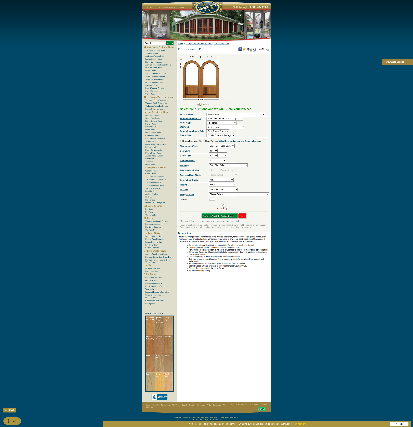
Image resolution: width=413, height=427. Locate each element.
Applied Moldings (151, 194)
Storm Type (185, 127)
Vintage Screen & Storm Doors (159, 47)
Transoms (149, 162)
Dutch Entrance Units (153, 150)
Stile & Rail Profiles (152, 188)
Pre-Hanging (150, 200)
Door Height (185, 156)
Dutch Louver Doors (153, 133)
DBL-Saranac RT (221, 44)
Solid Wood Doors (152, 115)
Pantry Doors (150, 71)
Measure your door (152, 268)
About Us (153, 7)
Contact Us (181, 7)
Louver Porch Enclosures (155, 109)
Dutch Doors (150, 130)
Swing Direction (187, 194)
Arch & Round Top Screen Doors (158, 65)
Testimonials (150, 289)
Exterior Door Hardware (154, 239)
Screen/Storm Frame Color (192, 131)
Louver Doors (150, 127)
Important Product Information (157, 292)
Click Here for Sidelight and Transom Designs (240, 141)
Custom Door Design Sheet (156, 254)
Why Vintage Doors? (167, 7)
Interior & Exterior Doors (156, 112)
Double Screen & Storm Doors (199, 44)
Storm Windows (151, 91)
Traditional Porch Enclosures (156, 100)
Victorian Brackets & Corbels (156, 221)
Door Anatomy (150, 298)
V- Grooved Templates (156, 177)
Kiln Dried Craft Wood (153, 277)
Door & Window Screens (155, 88)
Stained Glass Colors (155, 182)
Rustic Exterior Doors (153, 121)
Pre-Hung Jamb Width (190, 170)
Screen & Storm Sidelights (155, 76)
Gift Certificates (151, 280)
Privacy (225, 405)
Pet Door (184, 190)
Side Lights (149, 159)
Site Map (149, 407)
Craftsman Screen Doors (155, 56)
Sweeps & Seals (151, 85)
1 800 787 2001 (259, 7)
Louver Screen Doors (153, 59)
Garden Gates (151, 215)
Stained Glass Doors (153, 141)
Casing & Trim (150, 230)
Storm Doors (150, 94)
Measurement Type (189, 146)
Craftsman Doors (152, 135)
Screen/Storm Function (190, 118)
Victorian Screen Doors (154, 53)
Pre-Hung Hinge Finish (190, 175)
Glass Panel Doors (152, 118)
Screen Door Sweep (189, 180)
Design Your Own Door (154, 82)
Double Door (185, 135)
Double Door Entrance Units (156, 144)
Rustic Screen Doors (153, 62)
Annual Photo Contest (153, 283)
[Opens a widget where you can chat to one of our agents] (12, 421)
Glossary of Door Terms (154, 301)
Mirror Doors (150, 165)
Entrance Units (151, 147)
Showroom (201, 405)
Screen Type (185, 123)
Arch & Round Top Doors (155, 138)
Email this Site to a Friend (155, 286)
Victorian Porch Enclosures (156, 103)
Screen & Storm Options (154, 79)
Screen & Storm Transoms (155, 74)
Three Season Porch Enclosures (159, 97)
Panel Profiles (150, 191)
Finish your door (151, 271)
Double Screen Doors (153, 68)
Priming (183, 185)
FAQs (209, 405)
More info (302, 424)
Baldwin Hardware (152, 248)
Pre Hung (184, 165)
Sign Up (261, 409)
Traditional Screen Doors (155, 50)
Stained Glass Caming (155, 185)
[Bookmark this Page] (244, 50)
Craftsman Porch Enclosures (156, 106)
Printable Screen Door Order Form (158, 257)
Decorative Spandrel (153, 224)
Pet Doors (149, 212)
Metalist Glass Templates (155, 203)
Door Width (185, 151)
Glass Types (150, 174)
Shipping (192, 405)
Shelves (148, 197)
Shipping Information (153, 295)
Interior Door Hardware (154, 242)
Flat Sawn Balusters (153, 227)
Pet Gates (149, 209)
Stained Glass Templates (156, 180)
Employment (150, 304)
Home (146, 7)
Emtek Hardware (152, 245)
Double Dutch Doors (153, 153)
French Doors (150, 124)
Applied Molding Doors (154, 156)
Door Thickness (187, 161)
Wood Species (151, 171)
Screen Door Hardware (154, 236)
